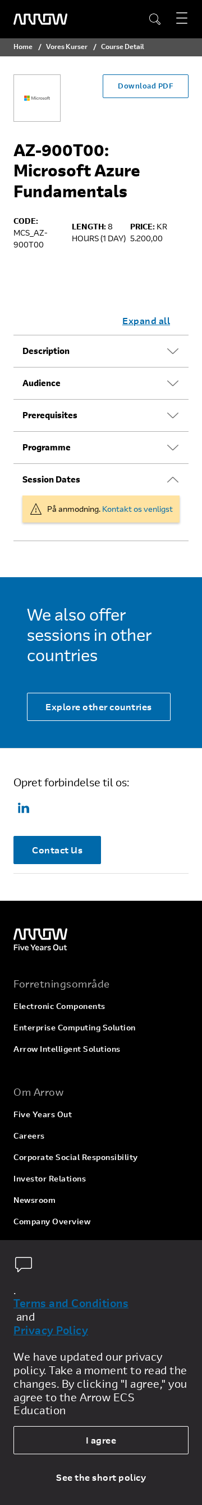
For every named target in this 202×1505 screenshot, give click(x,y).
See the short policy (101, 1477)
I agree (101, 1440)
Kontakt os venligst (137, 508)
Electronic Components (59, 1006)
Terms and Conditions (70, 1303)
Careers (29, 1135)
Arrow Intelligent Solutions (67, 1048)
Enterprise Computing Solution (74, 1027)
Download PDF (145, 86)
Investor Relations (49, 1178)
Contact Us (57, 850)
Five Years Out (42, 1114)
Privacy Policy (50, 1330)
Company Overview (51, 1221)
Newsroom (34, 1199)
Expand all (146, 320)
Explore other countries (98, 706)
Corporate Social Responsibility (75, 1157)
